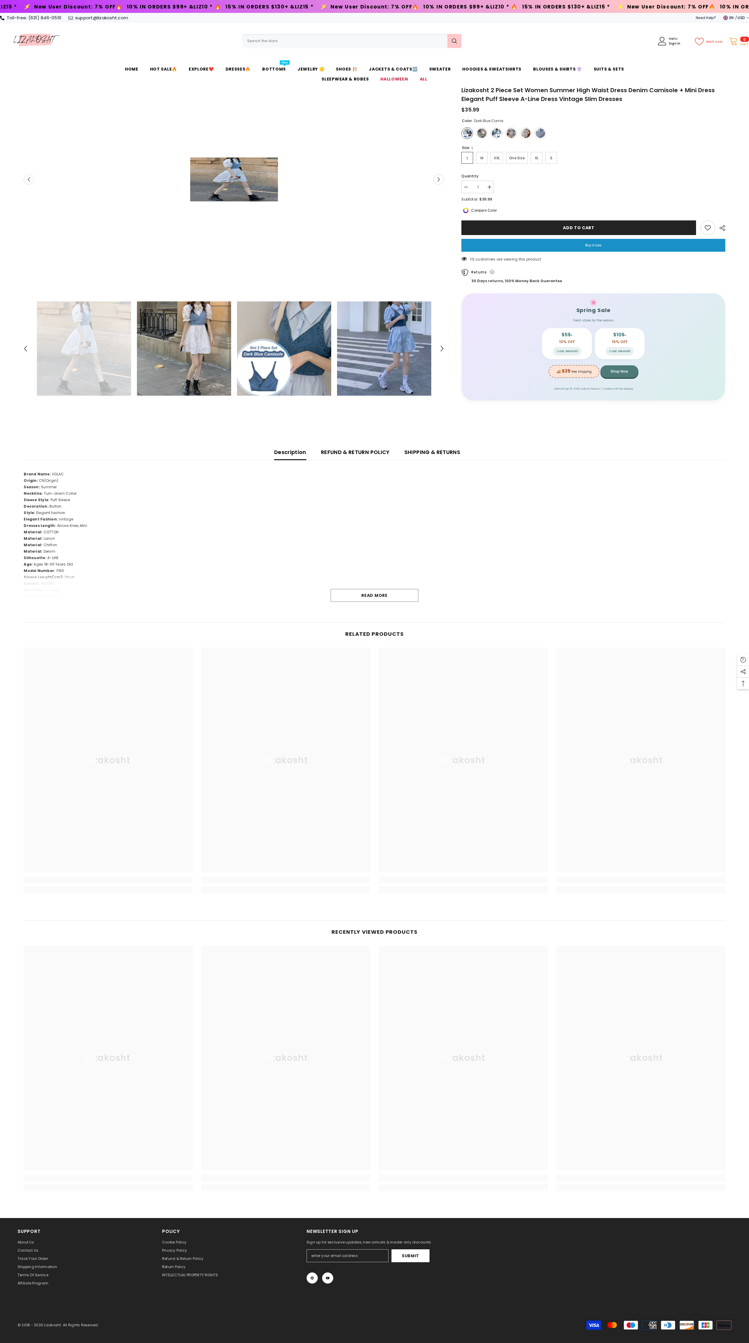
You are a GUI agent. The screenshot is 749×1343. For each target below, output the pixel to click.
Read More (374, 595)
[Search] (351, 41)
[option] (234, 179)
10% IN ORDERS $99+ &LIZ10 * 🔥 (282, 6)
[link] (108, 880)
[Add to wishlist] (707, 227)
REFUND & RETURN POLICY (355, 452)
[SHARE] (720, 228)
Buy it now (593, 245)
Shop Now (619, 371)
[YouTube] (327, 1278)
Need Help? (706, 17)
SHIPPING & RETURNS (432, 452)
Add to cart (579, 228)
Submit (410, 1256)
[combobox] (344, 41)
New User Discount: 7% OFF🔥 (186, 6)
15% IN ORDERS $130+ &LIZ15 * (81, 6)
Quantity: (470, 176)
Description (290, 452)
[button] (29, 179)
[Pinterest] (312, 1278)
